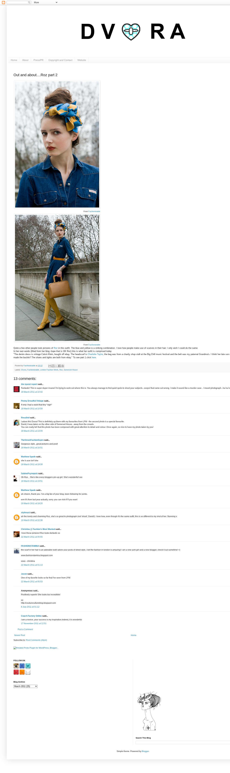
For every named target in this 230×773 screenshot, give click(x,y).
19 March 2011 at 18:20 (32, 503)
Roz (56, 348)
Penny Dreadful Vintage (32, 401)
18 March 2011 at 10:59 (32, 408)
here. (94, 357)
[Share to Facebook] (59, 366)
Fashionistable (94, 211)
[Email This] (50, 366)
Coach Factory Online (31, 616)
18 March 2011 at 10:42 (32, 392)
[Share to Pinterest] (62, 366)
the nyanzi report (29, 384)
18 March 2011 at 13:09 (32, 431)
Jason (24, 574)
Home (14, 60)
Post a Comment (25, 629)
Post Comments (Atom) (36, 640)
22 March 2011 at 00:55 (32, 537)
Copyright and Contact (60, 60)
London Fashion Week (49, 370)
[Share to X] (56, 366)
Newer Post (19, 635)
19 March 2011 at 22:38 (32, 520)
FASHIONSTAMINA (30, 546)
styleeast (25, 512)
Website (81, 60)
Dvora (23, 370)
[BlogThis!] (53, 366)
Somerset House (71, 370)
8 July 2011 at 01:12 (30, 607)
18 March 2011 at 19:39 (32, 464)
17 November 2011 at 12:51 (33, 623)
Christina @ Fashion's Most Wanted (38, 529)
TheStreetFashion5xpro (32, 440)
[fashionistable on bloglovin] (149, 730)
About (25, 60)
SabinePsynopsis (29, 473)
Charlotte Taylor (95, 354)
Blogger (145, 751)
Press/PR (38, 60)
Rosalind (25, 418)
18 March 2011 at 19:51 (32, 481)
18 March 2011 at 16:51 (32, 447)
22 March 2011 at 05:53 (32, 581)
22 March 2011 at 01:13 (32, 565)
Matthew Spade (28, 457)
